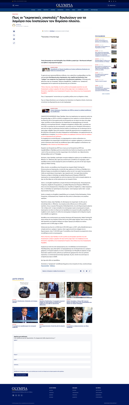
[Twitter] (111, 1)
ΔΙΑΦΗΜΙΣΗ (98, 394)
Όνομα (15, 354)
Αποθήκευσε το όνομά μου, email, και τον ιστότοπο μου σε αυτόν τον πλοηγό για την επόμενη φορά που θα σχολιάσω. (39, 371)
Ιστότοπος (16, 364)
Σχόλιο (15, 340)
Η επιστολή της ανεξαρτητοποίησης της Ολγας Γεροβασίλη (78, 326)
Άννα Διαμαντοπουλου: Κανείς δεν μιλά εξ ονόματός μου (52, 326)
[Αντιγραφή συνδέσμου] (14, 43)
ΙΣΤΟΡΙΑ (68, 9)
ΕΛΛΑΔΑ (33, 9)
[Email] (113, 1)
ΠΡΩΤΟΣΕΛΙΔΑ (94, 9)
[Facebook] (109, 1)
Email (15, 359)
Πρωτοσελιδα (45, 266)
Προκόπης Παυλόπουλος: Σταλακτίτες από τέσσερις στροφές (24, 301)
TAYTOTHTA (98, 390)
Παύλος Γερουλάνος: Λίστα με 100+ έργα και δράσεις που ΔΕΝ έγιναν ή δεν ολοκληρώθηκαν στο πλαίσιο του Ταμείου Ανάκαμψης (79, 302)
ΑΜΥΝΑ (39, 9)
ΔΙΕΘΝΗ (79, 9)
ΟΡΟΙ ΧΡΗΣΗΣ (99, 392)
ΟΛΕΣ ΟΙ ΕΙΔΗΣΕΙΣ (106, 93)
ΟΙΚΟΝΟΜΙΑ (60, 9)
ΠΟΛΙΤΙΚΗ (46, 9)
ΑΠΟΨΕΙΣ (53, 9)
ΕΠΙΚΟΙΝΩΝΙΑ (99, 397)
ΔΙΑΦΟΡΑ (86, 9)
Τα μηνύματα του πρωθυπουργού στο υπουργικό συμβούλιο (24, 326)
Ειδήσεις (52, 266)
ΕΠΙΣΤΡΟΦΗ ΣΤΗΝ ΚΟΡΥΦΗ (110, 403)
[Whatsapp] (14, 39)
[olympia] (64, 5)
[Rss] (116, 1)
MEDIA (73, 9)
